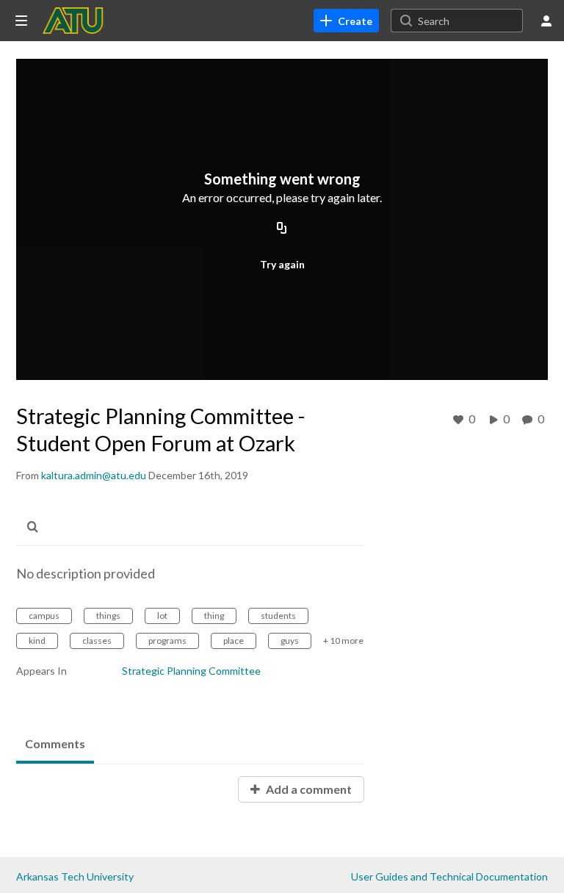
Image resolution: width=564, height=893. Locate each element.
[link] (346, 20)
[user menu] (546, 20)
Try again (282, 264)
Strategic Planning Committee (191, 670)
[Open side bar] (21, 20)
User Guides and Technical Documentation (449, 876)
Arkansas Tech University (75, 876)
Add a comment (308, 789)
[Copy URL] (282, 229)
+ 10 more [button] (343, 640)
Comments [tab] (55, 743)
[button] (36, 527)
